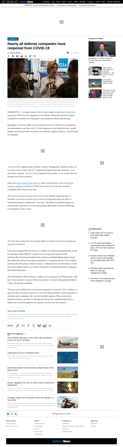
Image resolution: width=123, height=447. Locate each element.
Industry (13, 39)
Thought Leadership (113, 2)
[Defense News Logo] (26, 2)
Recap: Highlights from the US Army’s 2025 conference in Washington (31, 384)
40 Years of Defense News (87, 5)
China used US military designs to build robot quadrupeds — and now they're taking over (108, 72)
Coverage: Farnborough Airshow (43, 5)
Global (97, 2)
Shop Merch (38, 434)
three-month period (51, 276)
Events (36, 429)
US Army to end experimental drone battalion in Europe (102, 279)
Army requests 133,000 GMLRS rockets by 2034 (107, 81)
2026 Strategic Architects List (66, 5)
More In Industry (15, 334)
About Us (94, 423)
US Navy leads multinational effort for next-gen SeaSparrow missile (101, 270)
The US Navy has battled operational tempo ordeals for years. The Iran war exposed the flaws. (102, 246)
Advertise (66, 423)
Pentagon (82, 2)
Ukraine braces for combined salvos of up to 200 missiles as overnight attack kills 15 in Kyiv (102, 259)
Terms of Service (12, 426)
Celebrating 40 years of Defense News (23, 353)
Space (64, 2)
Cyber (70, 2)
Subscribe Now (39, 423)
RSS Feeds (38, 431)
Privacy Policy (11, 423)
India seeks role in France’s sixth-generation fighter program (101, 235)
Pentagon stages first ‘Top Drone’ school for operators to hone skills (30, 399)
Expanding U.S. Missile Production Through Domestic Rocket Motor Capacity (100, 60)
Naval (58, 2)
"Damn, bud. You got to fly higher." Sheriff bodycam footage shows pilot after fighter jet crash (108, 93)
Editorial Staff (67, 431)
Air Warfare (46, 2)
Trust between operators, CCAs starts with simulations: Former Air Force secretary (30, 339)
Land (53, 2)
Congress (90, 2)
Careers (93, 426)
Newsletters (38, 426)
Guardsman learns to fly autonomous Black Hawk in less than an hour (30, 369)
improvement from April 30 (28, 183)
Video (103, 2)
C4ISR (75, 2)
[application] (102, 49)
